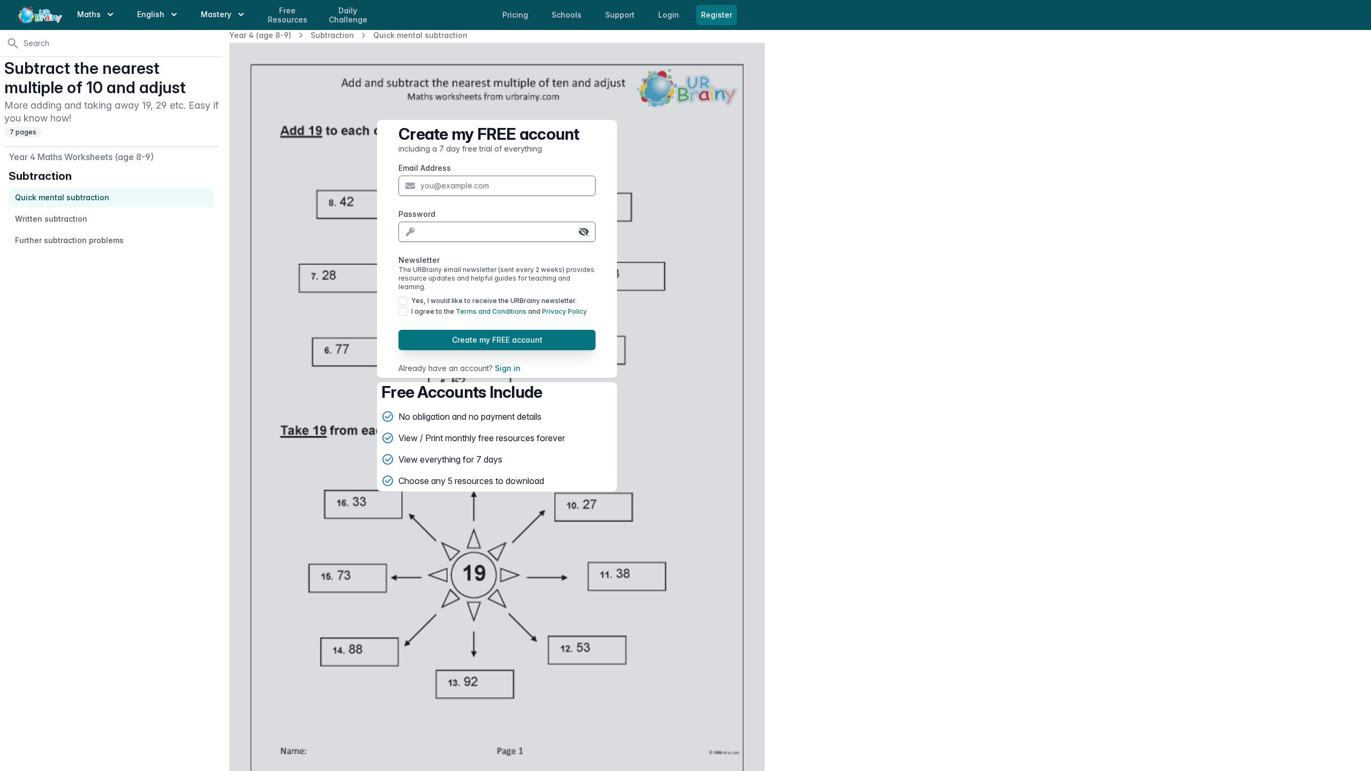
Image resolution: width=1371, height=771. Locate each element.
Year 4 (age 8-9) (260, 35)
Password (416, 213)
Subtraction (332, 35)
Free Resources (287, 15)
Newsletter (496, 273)
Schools (568, 14)
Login (669, 14)
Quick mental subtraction (420, 35)
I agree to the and (499, 311)
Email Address (424, 167)
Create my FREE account (497, 339)
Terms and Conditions (491, 311)
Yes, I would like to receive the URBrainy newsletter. (494, 301)
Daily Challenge (348, 15)
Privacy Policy (564, 311)
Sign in (508, 368)
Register (716, 14)
